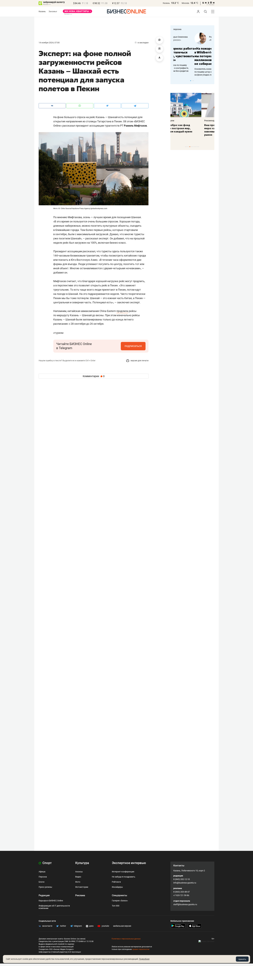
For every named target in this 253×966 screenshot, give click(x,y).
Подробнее (144, 959)
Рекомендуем (180, 120)
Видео (78, 877)
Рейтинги (116, 882)
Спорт (47, 863)
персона (177, 29)
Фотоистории (81, 887)
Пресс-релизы (45, 887)
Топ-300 (115, 906)
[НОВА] (77, 12)
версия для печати (139, 360)
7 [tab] (194, 146)
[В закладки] (159, 49)
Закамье (53, 11)
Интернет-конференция (123, 871)
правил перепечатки (140, 949)
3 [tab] (193, 80)
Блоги (41, 882)
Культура (82, 863)
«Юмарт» (192, 40)
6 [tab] (192, 146)
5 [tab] (191, 146)
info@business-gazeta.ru (184, 883)
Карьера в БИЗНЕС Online (51, 900)
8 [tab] (195, 146)
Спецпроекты (119, 895)
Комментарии (94, 376)
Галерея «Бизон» (120, 900)
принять (242, 959)
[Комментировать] (159, 40)
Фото (77, 882)
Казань (166, 3)
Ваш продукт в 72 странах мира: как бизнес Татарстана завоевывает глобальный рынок (191, 129)
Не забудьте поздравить (123, 877)
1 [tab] (190, 80)
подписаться (133, 346)
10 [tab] (198, 146)
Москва (185, 3)
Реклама (80, 895)
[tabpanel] (192, 54)
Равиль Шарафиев (197, 37)
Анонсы (79, 871)
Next (211, 80)
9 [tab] (197, 146)
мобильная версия (122, 926)
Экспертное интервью (129, 863)
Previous (174, 80)
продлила (122, 311)
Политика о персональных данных (126, 939)
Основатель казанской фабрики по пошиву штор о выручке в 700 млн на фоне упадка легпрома (191, 72)
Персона (43, 877)
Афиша (42, 871)
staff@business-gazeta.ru (185, 904)
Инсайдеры (117, 887)
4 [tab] (189, 146)
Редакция (44, 895)
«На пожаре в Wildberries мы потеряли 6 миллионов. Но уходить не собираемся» (191, 56)
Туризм (58, 332)
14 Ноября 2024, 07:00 (49, 42)
